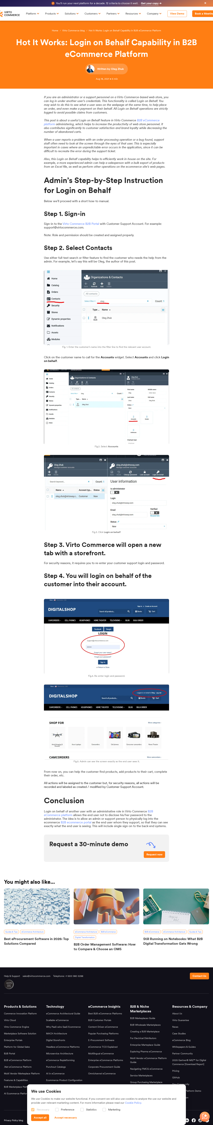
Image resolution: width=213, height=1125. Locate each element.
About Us (177, 1013)
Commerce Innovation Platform (20, 1013)
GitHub (176, 1077)
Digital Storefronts (55, 1040)
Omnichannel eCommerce (102, 1073)
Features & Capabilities (16, 1080)
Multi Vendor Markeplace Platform (22, 1073)
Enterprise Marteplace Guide (145, 1045)
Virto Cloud (10, 1020)
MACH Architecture (56, 1033)
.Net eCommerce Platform (18, 1067)
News (175, 1027)
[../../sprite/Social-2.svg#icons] (194, 1120)
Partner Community (182, 1053)
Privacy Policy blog (13, 1120)
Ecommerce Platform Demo (186, 1091)
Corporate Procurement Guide (104, 1067)
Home (55, 30)
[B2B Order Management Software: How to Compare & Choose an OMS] (106, 906)
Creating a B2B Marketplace (145, 1031)
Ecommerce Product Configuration (64, 1080)
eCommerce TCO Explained (102, 1047)
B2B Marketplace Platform (17, 1087)
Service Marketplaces (141, 1075)
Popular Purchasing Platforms (103, 1033)
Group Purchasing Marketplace (146, 1082)
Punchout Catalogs (56, 1067)
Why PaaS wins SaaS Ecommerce (63, 1027)
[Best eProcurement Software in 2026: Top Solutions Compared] (37, 906)
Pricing (175, 1071)
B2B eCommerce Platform (17, 1060)
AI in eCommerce (55, 1073)
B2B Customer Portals (99, 1020)
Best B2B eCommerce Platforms (105, 1013)
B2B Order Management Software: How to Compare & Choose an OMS (105, 946)
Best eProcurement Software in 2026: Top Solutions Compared (36, 941)
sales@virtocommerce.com (36, 976)
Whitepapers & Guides (184, 1047)
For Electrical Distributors (143, 1038)
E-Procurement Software (101, 1040)
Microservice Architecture (59, 1053)
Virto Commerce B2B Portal (81, 223)
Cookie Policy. (133, 1102)
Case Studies (179, 1033)
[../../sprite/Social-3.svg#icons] (187, 1120)
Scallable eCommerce (57, 1020)
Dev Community (180, 1084)
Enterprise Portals (13, 1040)
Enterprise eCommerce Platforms (105, 1060)
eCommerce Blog (181, 1040)
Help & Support (12, 976)
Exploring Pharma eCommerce (146, 1051)
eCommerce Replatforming (60, 1060)
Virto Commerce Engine (16, 1027)
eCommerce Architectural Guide (63, 1013)
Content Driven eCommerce (103, 1027)
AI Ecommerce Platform (16, 1093)
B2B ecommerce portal (76, 822)
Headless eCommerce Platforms (63, 1047)
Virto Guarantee (180, 1020)
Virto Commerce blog (73, 30)
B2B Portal (9, 1053)
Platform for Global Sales (17, 1047)
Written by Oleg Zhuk (110, 68)
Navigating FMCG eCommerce (146, 1069)
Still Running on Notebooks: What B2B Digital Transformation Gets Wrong (173, 941)
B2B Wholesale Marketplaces (145, 1025)
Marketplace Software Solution (20, 1033)
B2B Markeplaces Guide (142, 1018)
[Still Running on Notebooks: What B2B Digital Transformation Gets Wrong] (176, 906)
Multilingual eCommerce (101, 1053)
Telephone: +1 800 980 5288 (68, 976)
